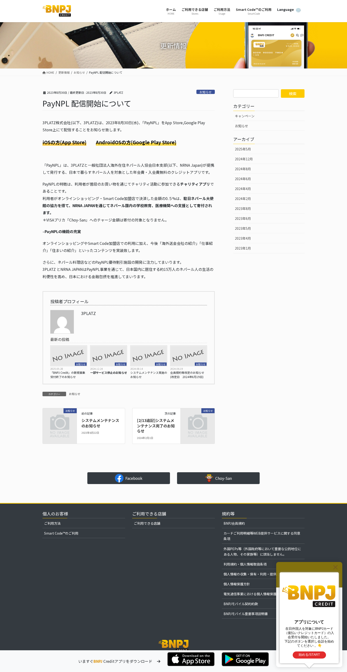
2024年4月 (243, 188)
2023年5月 (243, 228)
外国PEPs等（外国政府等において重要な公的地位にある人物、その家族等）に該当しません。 (262, 551)
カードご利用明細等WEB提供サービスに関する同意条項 (262, 536)
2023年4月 (243, 238)
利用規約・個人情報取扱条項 (245, 564)
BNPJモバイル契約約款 (241, 603)
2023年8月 (243, 208)
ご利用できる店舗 (147, 523)
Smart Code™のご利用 (61, 533)
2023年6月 (243, 218)
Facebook (133, 478)
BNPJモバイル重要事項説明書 (246, 613)
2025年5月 (243, 149)
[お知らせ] (60, 418)
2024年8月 (243, 168)
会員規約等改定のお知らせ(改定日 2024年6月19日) (187, 374)
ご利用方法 (52, 523)
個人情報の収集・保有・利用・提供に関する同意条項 (263, 574)
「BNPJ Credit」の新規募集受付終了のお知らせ (67, 374)
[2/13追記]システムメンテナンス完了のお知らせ (156, 425)
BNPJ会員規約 (234, 523)
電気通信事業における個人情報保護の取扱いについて (263, 593)
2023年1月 (243, 248)
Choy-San (223, 478)
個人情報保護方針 (237, 584)
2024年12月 (244, 159)
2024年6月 (243, 178)
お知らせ (205, 92)
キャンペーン (244, 116)
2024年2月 (243, 198)
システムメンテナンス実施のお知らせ (148, 374)
